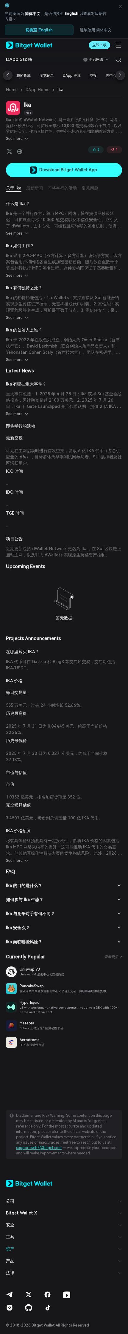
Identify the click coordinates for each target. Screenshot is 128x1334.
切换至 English (39, 30)
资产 (10, 1248)
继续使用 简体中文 (96, 30)
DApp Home (37, 89)
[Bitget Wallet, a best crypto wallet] (29, 45)
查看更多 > (113, 957)
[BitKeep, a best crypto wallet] (29, 1183)
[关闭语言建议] (120, 6)
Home (12, 89)
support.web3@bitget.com (39, 1148)
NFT (28, 112)
